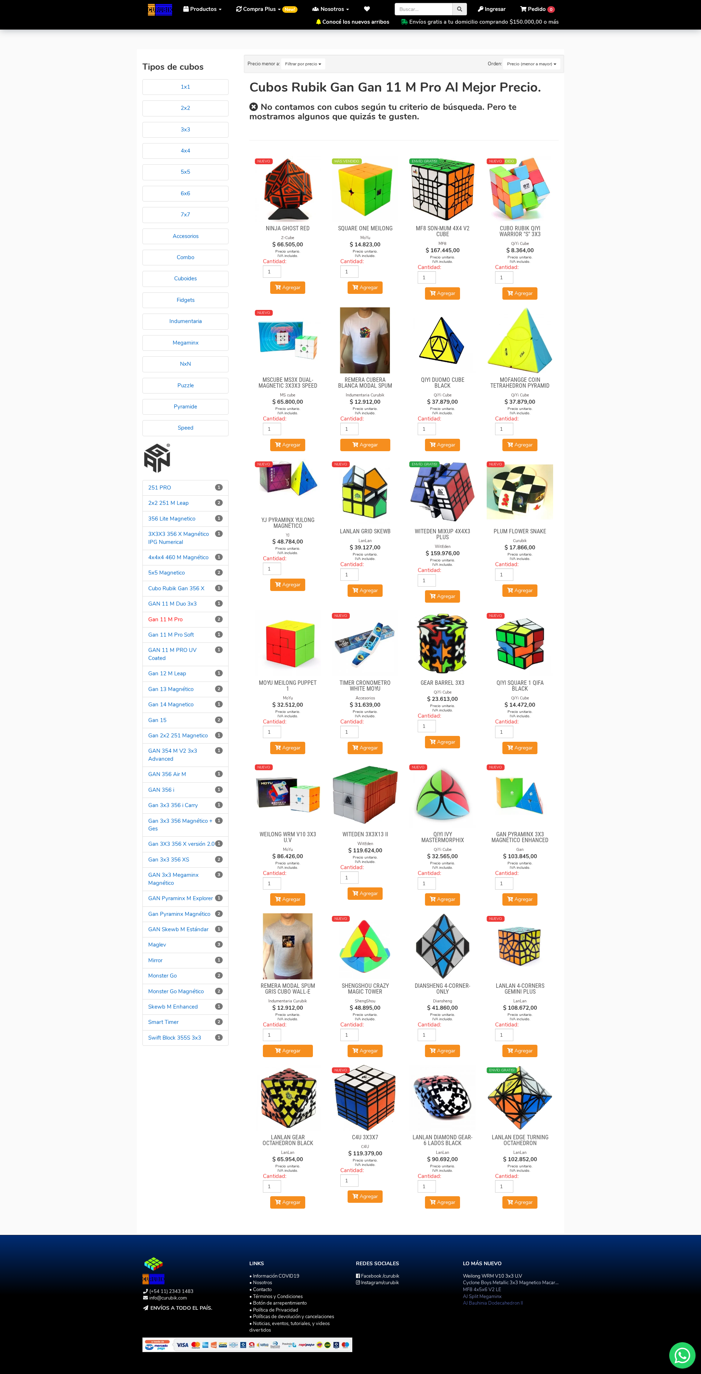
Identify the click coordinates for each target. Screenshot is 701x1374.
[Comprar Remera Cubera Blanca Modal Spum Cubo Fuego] (365, 340)
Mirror (155, 960)
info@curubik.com (168, 1298)
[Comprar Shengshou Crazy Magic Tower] (365, 946)
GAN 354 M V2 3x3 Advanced (172, 754)
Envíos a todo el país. (181, 1308)
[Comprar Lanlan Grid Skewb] (365, 492)
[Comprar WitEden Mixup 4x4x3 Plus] (442, 492)
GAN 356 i (161, 790)
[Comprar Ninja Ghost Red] (288, 189)
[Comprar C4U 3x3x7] (365, 1098)
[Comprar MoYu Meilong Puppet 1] (288, 643)
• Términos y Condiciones (276, 1296)
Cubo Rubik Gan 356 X (176, 588)
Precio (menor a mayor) (530, 64)
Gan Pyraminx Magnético (179, 914)
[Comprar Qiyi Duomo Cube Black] (442, 340)
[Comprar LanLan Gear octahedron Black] (288, 1098)
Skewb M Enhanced (173, 1006)
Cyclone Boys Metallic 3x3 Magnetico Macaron (511, 1282)
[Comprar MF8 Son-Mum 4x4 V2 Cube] (442, 189)
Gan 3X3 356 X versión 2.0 (181, 844)
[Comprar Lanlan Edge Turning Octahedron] (520, 1098)
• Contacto (260, 1289)
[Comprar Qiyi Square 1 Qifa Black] (520, 643)
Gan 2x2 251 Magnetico (178, 735)
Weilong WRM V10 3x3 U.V (492, 1276)
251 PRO (159, 487)
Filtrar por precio (301, 64)
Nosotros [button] (332, 9)
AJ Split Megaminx (482, 1296)
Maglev (157, 944)
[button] (369, 9)
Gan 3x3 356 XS (168, 859)
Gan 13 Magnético (171, 689)
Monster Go (162, 975)
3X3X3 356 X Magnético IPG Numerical (178, 537)
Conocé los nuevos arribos (355, 22)
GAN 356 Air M (167, 774)
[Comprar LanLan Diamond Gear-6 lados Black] (442, 1098)
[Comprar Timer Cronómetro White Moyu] (365, 643)
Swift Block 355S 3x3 (174, 1037)
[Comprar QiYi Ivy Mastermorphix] (442, 795)
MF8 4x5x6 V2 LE (482, 1289)
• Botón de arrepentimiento (278, 1303)
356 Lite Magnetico (171, 518)
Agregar (368, 444)
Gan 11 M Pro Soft (171, 634)
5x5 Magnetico (166, 572)
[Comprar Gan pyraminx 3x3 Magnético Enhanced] (520, 795)
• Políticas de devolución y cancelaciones (291, 1316)
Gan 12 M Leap (167, 673)
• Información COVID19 (274, 1276)
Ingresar (494, 9)
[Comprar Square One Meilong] (365, 189)
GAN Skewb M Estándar (178, 929)
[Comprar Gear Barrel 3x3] (442, 643)
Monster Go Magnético (176, 991)
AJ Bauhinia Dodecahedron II (493, 1303)
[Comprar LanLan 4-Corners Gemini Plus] (520, 946)
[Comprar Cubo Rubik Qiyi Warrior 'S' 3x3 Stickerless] (520, 189)
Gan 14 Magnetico (171, 704)
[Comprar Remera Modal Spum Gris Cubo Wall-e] (288, 946)
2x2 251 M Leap (168, 503)
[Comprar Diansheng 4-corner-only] (442, 946)
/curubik (380, 1276)
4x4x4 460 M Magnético (178, 557)
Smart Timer (163, 1022)
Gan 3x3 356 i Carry (173, 805)
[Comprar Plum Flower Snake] (520, 492)
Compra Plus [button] (268, 9)
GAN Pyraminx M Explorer (180, 898)
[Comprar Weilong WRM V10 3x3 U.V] (288, 795)
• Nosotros (260, 1282)
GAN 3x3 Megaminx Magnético (173, 878)
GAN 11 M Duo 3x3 (172, 603)
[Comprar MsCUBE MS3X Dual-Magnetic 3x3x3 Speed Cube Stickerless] (288, 340)
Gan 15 (157, 720)
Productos (203, 9)
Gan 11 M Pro (165, 619)
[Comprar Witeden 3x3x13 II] (365, 795)
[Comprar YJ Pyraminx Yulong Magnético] (288, 478)
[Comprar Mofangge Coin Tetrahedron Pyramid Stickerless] (520, 340)
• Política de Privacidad (273, 1310)
